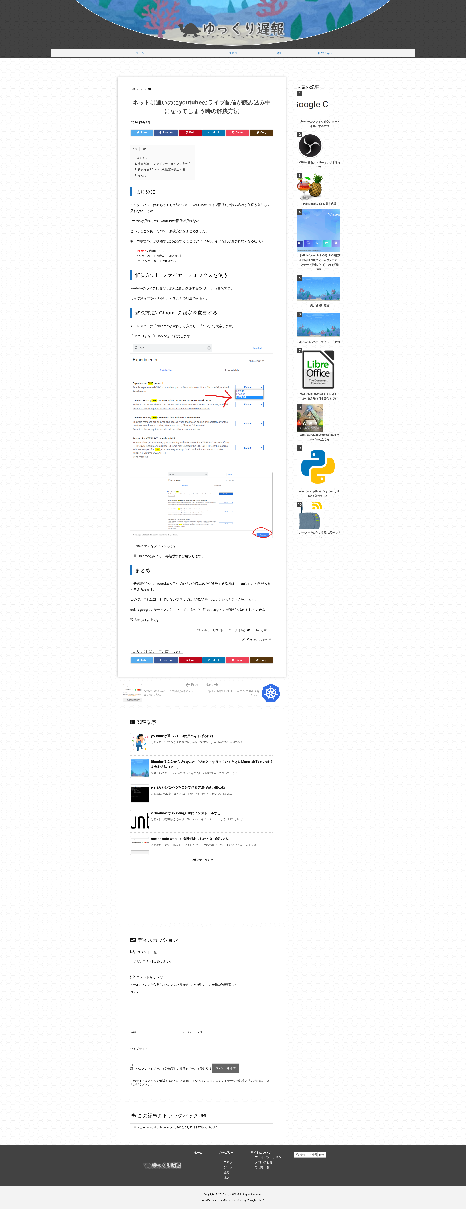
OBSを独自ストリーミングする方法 (319, 165)
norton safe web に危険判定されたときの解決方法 (190, 839)
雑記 (242, 630)
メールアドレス (192, 1032)
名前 (133, 1032)
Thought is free (255, 1200)
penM (267, 639)
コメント (136, 992)
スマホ (228, 1162)
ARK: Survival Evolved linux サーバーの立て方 (319, 437)
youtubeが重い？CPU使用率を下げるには (182, 736)
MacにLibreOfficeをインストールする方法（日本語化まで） (320, 396)
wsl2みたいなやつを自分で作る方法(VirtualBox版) (189, 787)
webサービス (210, 630)
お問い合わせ (264, 1162)
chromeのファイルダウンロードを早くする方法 (320, 124)
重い (267, 630)
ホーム (139, 89)
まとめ (140, 175)
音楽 (226, 1172)
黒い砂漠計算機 (319, 305)
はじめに (141, 157)
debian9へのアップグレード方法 (319, 342)
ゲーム (228, 1167)
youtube (256, 630)
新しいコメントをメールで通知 (150, 1068)
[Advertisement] (233, 68)
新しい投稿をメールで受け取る (191, 1068)
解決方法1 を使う (162, 163)
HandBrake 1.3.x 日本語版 (319, 203)
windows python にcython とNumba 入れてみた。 (319, 494)
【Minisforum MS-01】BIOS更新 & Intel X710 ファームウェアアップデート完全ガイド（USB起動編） (320, 262)
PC (153, 89)
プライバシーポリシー (269, 1157)
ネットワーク (229, 630)
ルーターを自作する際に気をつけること (319, 535)
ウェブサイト (139, 1048)
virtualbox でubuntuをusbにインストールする (186, 813)
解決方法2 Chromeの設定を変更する (159, 169)
